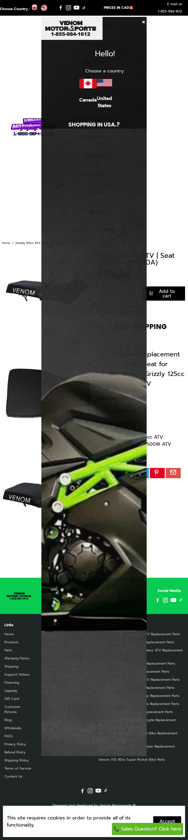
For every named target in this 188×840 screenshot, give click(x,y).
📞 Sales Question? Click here (147, 828)
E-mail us (174, 4)
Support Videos (17, 674)
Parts (8, 650)
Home (6, 243)
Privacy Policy (15, 744)
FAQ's (8, 736)
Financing (11, 682)
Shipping (11, 666)
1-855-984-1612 (170, 11)
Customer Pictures (12, 709)
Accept (167, 821)
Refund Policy (14, 752)
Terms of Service (17, 768)
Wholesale (12, 728)
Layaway (10, 690)
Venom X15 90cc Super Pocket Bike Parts (131, 759)
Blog (8, 720)
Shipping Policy (16, 760)
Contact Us (13, 776)
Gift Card (11, 698)
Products (11, 642)
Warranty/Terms (16, 658)
